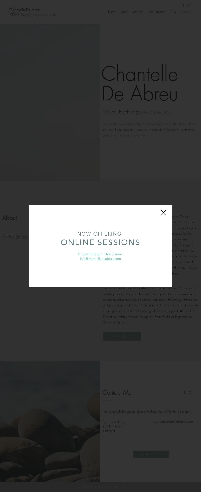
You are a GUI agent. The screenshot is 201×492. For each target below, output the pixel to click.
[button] (163, 213)
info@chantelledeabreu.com (100, 259)
